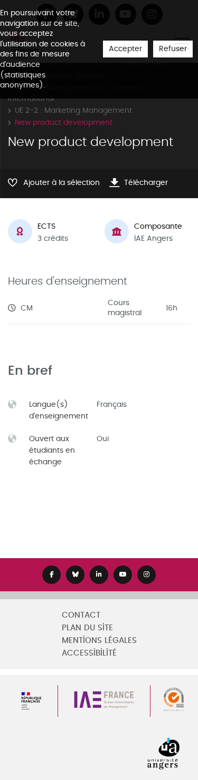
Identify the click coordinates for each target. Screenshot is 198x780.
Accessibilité (89, 653)
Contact (81, 615)
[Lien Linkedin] (99, 574)
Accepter (125, 48)
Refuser (173, 48)
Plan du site (87, 628)
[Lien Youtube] (123, 574)
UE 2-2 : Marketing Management (73, 110)
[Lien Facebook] (51, 574)
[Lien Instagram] (146, 574)
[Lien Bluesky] (75, 574)
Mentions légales (99, 641)
